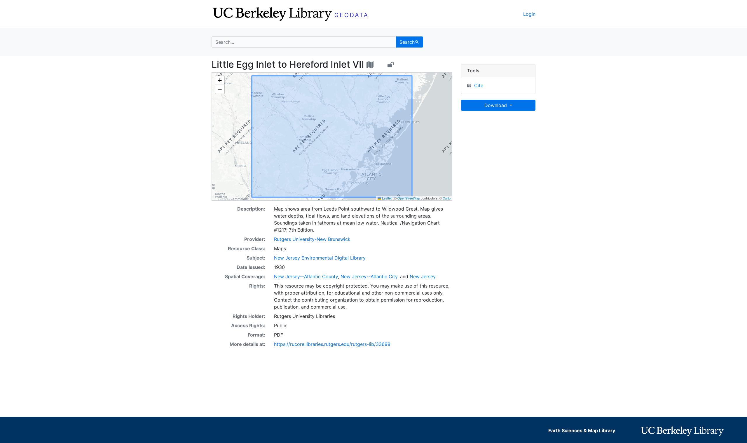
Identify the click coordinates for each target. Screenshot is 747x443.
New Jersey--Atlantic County (306, 276)
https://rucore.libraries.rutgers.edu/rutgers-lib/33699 (332, 344)
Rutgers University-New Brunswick (312, 239)
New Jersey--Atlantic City (369, 276)
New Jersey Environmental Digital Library (320, 258)
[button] (219, 80)
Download (496, 105)
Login (529, 14)
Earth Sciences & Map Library (581, 430)
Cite (478, 85)
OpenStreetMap (408, 198)
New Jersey (423, 276)
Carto (447, 198)
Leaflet (386, 198)
